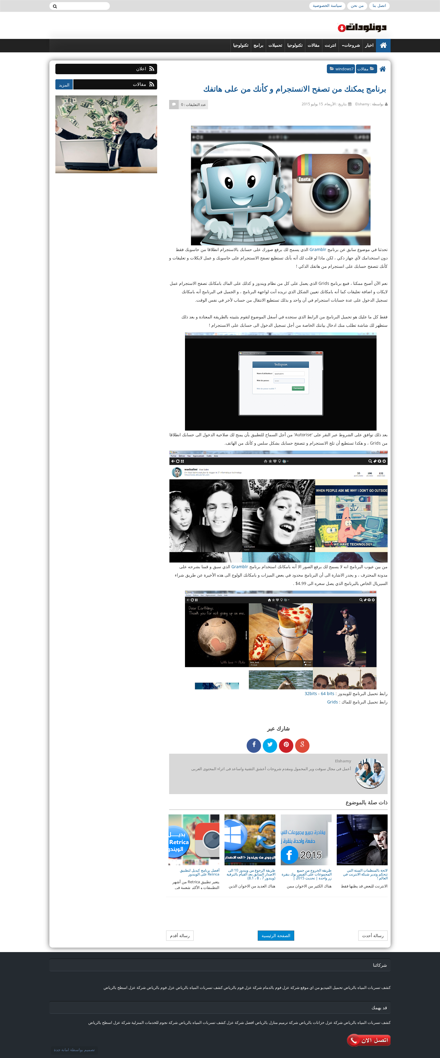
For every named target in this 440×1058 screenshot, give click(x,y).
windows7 (344, 69)
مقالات (314, 45)
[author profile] (370, 774)
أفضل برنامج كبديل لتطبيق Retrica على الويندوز (199, 872)
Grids (332, 702)
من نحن (357, 5)
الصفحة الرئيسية (276, 935)
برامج (258, 45)
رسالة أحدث (373, 935)
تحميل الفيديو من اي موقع (322, 987)
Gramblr (317, 249)
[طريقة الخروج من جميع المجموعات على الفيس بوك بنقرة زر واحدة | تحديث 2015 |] (306, 839)
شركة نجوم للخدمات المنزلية (154, 1022)
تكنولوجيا (295, 45)
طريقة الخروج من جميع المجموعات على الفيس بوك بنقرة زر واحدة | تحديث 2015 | (307, 874)
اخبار (369, 45)
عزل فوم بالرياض (161, 987)
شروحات (352, 45)
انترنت (330, 45)
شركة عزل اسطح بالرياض (125, 987)
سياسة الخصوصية (327, 5)
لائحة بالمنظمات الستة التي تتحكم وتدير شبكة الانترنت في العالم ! (365, 874)
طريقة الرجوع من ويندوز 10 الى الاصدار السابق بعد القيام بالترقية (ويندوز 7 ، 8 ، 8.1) (251, 874)
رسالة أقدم (180, 935)
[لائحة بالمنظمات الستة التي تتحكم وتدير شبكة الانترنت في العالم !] (362, 839)
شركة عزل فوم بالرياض (243, 987)
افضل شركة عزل (240, 1022)
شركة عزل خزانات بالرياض (321, 1022)
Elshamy (343, 761)
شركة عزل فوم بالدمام (281, 987)
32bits (311, 693)
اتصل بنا (379, 5)
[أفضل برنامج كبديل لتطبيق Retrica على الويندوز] (194, 839)
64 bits (327, 693)
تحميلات (275, 45)
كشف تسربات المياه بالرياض (367, 987)
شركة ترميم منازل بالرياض (276, 1022)
